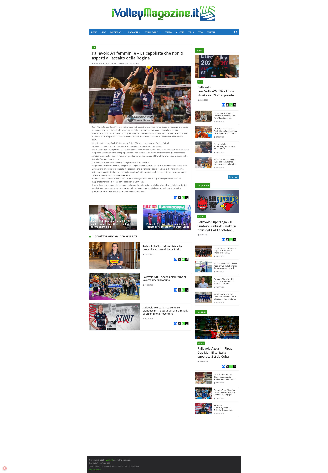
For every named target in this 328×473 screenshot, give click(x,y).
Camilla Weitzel (110, 63)
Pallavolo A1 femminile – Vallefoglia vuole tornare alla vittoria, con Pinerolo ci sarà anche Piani (112, 224)
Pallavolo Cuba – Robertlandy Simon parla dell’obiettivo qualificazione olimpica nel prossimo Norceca (224, 146)
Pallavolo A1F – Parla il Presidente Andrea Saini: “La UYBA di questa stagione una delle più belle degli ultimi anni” (224, 115)
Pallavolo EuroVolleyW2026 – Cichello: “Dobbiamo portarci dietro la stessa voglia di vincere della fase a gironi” (225, 407)
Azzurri (201, 343)
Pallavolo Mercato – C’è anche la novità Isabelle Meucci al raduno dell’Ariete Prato (224, 281)
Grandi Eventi (151, 32)
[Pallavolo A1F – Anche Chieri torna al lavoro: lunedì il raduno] (114, 274)
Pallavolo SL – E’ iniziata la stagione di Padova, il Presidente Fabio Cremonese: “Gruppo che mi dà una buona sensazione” (225, 250)
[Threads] (186, 197)
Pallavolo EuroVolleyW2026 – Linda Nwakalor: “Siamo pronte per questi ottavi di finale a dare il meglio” (216, 91)
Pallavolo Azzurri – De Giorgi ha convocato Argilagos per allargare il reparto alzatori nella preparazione (224, 377)
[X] (179, 197)
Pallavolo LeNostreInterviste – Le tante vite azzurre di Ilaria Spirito (162, 248)
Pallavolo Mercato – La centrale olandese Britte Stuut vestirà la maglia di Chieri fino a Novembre (165, 310)
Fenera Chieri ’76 (123, 63)
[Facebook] (175, 197)
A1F (94, 47)
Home (94, 32)
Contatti (211, 32)
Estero (168, 32)
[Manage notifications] (5, 468)
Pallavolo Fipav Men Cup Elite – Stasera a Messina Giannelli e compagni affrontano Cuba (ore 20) (224, 392)
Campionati (115, 32)
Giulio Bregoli (134, 63)
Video (191, 32)
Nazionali (133, 32)
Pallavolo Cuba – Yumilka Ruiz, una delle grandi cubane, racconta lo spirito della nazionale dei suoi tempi (225, 161)
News (103, 32)
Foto (200, 32)
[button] (122, 32)
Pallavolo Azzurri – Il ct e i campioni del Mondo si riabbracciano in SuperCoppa (167, 225)
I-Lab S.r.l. (109, 460)
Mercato (180, 32)
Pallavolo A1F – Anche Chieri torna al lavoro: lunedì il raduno (164, 278)
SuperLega (201, 217)
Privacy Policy (95, 469)
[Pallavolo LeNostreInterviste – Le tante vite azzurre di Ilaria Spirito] (114, 244)
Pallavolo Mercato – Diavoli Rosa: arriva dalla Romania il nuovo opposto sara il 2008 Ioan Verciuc (225, 265)
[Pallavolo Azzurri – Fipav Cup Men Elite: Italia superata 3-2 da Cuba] (217, 327)
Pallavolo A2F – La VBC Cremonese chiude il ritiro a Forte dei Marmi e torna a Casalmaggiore (225, 296)
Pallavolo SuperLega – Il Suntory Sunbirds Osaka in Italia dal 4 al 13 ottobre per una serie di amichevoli (216, 226)
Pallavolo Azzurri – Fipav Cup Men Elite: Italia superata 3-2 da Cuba (214, 352)
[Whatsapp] (183, 197)
